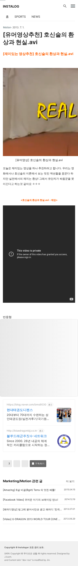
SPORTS (20, 16)
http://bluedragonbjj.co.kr (22, 430)
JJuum (7, 556)
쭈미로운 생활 (30, 553)
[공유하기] (17, 463)
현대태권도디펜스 (20, 410)
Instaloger (23, 547)
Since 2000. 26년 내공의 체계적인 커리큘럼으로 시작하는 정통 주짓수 (27, 443)
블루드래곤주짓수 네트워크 (27, 436)
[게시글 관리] (25, 463)
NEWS (36, 16)
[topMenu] (73, 6)
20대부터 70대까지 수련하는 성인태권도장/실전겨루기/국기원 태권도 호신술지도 (27, 417)
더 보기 (70, 481)
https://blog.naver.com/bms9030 (26, 404)
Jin (48, 560)
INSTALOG (11, 6)
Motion (7, 27)
